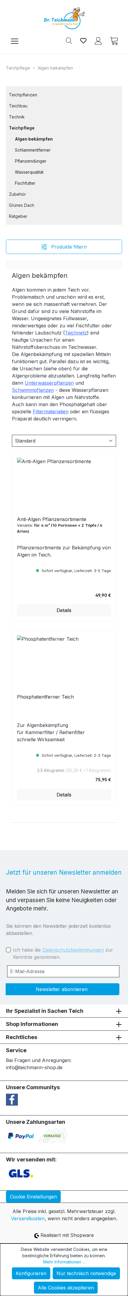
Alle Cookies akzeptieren (66, 1288)
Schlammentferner (33, 149)
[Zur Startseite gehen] (64, 18)
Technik (17, 116)
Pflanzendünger (30, 161)
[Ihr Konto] (98, 40)
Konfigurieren (31, 1273)
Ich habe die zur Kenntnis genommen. (63, 953)
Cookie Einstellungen (33, 1197)
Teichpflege (22, 127)
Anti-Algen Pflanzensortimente (51, 519)
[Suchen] (69, 40)
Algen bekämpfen (34, 138)
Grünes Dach (21, 205)
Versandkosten (28, 1218)
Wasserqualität (29, 172)
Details (64, 610)
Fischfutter (25, 183)
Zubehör (17, 194)
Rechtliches (21, 1037)
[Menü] (14, 40)
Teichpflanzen (23, 94)
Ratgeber (18, 216)
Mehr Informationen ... (64, 1261)
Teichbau (18, 105)
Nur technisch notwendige (86, 1273)
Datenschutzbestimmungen (73, 950)
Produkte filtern (68, 247)
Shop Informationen (32, 1024)
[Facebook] (12, 1099)
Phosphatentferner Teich (45, 697)
